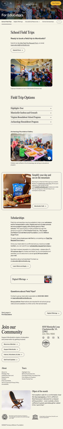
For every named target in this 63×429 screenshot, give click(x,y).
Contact (4, 379)
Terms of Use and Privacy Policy (10, 382)
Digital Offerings (18, 21)
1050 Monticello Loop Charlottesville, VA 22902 (51, 329)
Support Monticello (10, 349)
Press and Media (6, 380)
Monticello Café (39, 206)
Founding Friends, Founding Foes (31, 375)
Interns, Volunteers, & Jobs (12, 354)
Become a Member (10, 344)
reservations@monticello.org (20, 45)
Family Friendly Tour (27, 379)
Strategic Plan (5, 373)
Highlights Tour (26, 372)
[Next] (49, 158)
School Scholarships (48, 21)
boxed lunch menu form (45, 183)
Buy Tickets (55, 3)
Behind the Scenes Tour (28, 373)
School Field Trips (7, 21)
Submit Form (17, 50)
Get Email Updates (9, 359)
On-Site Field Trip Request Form (28, 43)
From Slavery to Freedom (29, 377)
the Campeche (40, 397)
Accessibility (5, 384)
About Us (4, 372)
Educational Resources (31, 21)
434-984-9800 (48, 334)
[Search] (11, 3)
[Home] (31, 3)
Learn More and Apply (19, 266)
